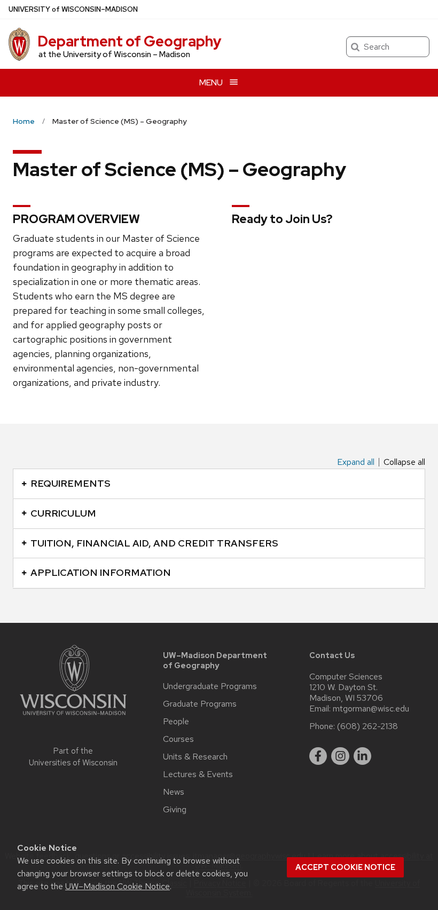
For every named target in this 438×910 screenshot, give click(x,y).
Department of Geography (129, 41)
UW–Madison (73, 9)
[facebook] (318, 756)
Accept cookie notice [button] (345, 867)
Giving (174, 809)
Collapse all (404, 462)
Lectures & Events (198, 774)
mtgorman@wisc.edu (371, 708)
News (173, 792)
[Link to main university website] (73, 717)
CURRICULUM (63, 513)
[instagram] (340, 756)
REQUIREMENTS (70, 483)
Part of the (73, 757)
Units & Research (195, 756)
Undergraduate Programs (210, 686)
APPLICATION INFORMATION (100, 572)
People (176, 721)
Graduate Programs (200, 704)
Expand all (355, 462)
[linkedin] (363, 756)
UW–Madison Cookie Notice (117, 886)
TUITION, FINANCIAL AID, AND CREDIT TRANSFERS (154, 543)
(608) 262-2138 (367, 726)
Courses (178, 739)
